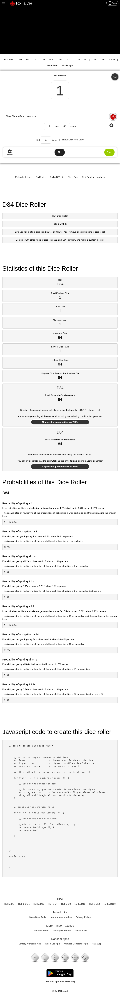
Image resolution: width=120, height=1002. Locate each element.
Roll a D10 (80, 904)
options (10, 152)
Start (109, 152)
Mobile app (67, 65)
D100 (68, 59)
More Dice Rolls (37, 917)
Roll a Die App (52, 943)
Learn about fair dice (61, 917)
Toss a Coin (81, 930)
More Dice (52, 65)
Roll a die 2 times (23, 177)
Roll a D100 (110, 904)
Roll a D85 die (57, 177)
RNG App (97, 943)
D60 (103, 59)
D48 (94, 59)
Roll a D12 (94, 904)
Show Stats (31, 116)
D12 (51, 59)
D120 (112, 59)
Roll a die (8, 59)
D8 (34, 59)
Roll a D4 (53, 904)
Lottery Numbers (62, 930)
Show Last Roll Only (73, 139)
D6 (27, 59)
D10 (43, 59)
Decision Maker (41, 930)
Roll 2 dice (41, 177)
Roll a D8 (66, 904)
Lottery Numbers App (30, 943)
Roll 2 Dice (24, 904)
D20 (60, 59)
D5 (78, 59)
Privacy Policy (83, 917)
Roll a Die (23, 3)
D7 (85, 59)
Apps (112, 3)
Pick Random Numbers (93, 177)
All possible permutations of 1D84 (60, 466)
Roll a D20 (38, 904)
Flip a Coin (73, 177)
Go (59, 152)
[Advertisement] (60, 31)
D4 (20, 59)
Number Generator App (76, 943)
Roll (115, 77)
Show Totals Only (15, 116)
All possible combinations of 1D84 (60, 422)
